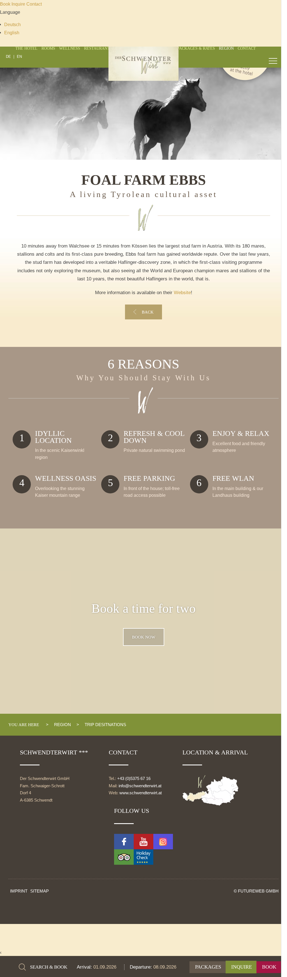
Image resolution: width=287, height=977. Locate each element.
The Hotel (26, 48)
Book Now (143, 637)
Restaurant (97, 48)
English (11, 32)
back (148, 312)
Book (5, 3)
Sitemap (39, 891)
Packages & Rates (196, 48)
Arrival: (85, 967)
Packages (208, 967)
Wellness (69, 48)
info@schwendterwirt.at (140, 786)
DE (8, 57)
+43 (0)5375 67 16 (134, 778)
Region (226, 48)
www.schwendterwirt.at (140, 793)
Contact (34, 3)
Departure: (141, 967)
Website (182, 292)
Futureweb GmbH (258, 891)
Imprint (18, 891)
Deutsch (12, 24)
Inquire (18, 3)
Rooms (48, 48)
